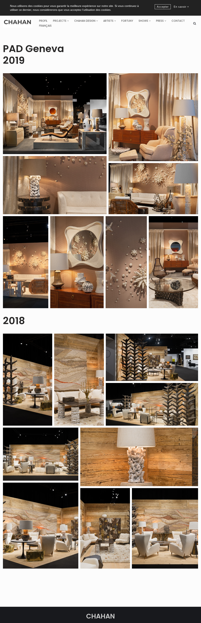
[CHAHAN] (17, 23)
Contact (178, 21)
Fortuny (127, 21)
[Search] (194, 23)
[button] (68, 21)
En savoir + (181, 6)
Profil (43, 21)
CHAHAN (100, 616)
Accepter (163, 6)
